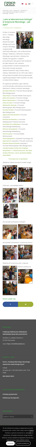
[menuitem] (31, 4)
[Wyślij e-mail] (25, 304)
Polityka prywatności (23, 443)
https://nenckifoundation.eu (16, 344)
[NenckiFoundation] (15, 4)
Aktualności (18, 28)
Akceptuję (10, 443)
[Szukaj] (31, 4)
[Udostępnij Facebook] (10, 304)
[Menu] (29, 4)
